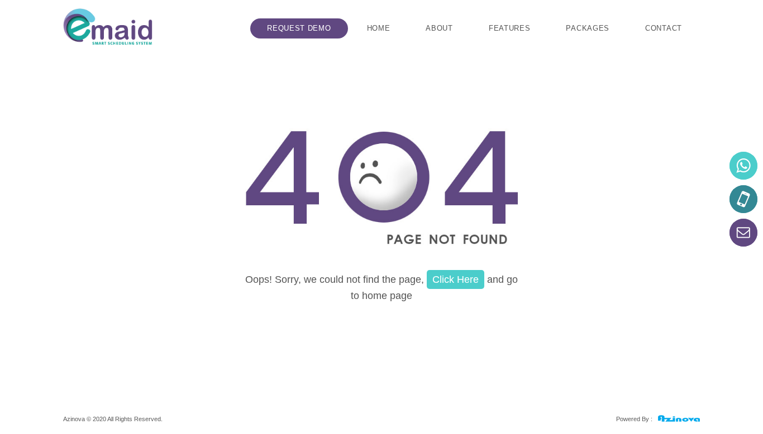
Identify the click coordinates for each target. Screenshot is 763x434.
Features (510, 28)
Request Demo (299, 28)
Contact (663, 28)
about (439, 28)
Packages (587, 28)
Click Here (455, 279)
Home (378, 28)
